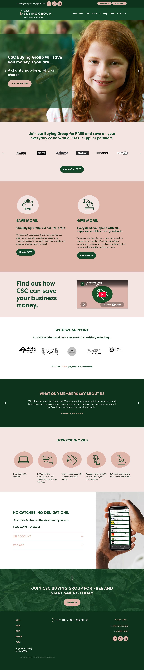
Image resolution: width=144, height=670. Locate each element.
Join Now (119, 3)
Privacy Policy (50, 657)
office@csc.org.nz (25, 4)
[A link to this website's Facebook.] (49, 3)
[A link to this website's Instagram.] (54, 3)
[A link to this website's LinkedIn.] (59, 3)
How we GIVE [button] (86, 255)
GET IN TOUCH (121, 620)
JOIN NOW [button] (72, 602)
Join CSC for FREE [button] (95, 79)
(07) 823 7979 (122, 631)
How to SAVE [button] (25, 252)
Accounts (104, 3)
